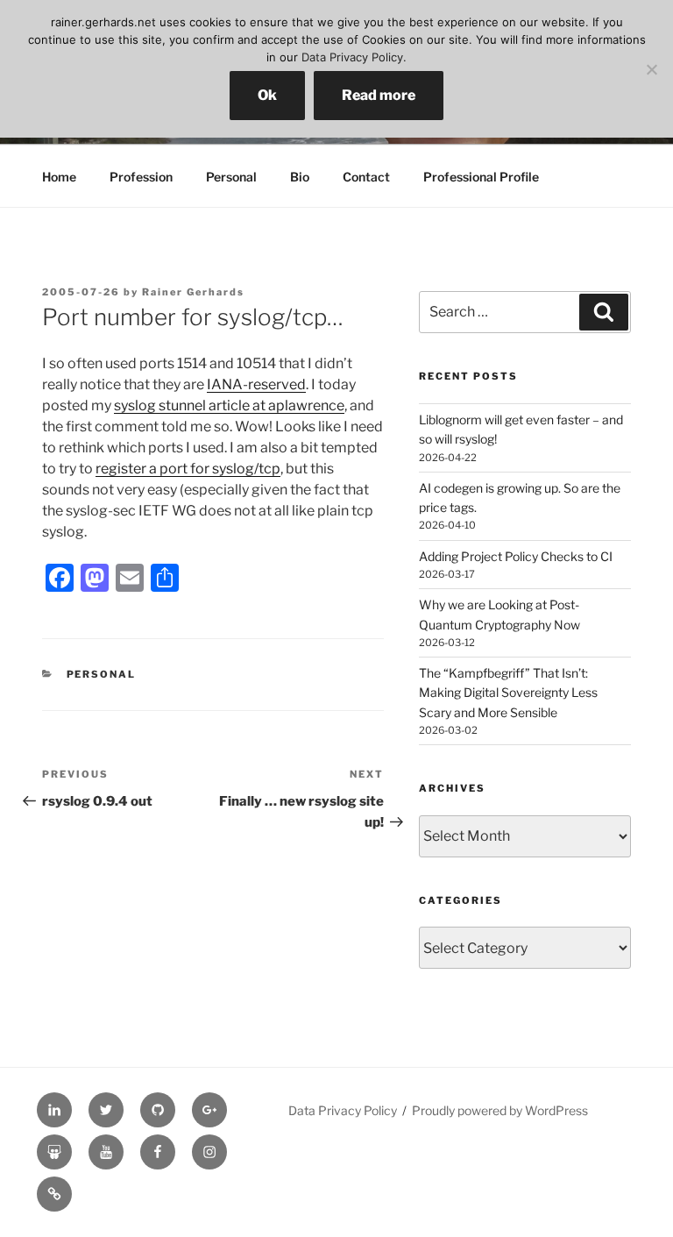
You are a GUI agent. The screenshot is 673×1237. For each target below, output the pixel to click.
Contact (366, 176)
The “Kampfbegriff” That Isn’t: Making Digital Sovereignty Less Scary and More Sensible (508, 692)
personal (102, 674)
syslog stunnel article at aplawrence (229, 405)
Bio (299, 176)
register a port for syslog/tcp (188, 468)
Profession (141, 176)
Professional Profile (481, 176)
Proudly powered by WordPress (500, 1110)
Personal (231, 176)
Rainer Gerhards (193, 292)
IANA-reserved (256, 384)
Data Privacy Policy (342, 1110)
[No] (651, 69)
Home (59, 176)
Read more (378, 95)
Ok (267, 95)
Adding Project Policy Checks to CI (516, 556)
